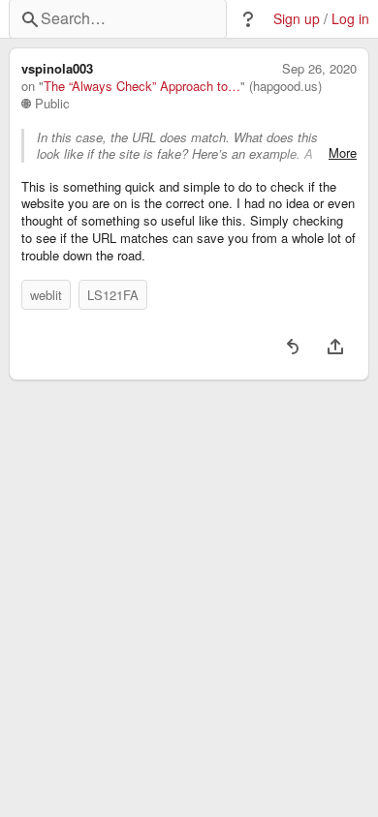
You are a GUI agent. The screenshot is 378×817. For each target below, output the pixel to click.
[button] (248, 19)
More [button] (343, 153)
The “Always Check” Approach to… (142, 86)
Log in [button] (350, 19)
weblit (46, 294)
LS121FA (113, 294)
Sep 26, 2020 (319, 68)
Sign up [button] (296, 19)
